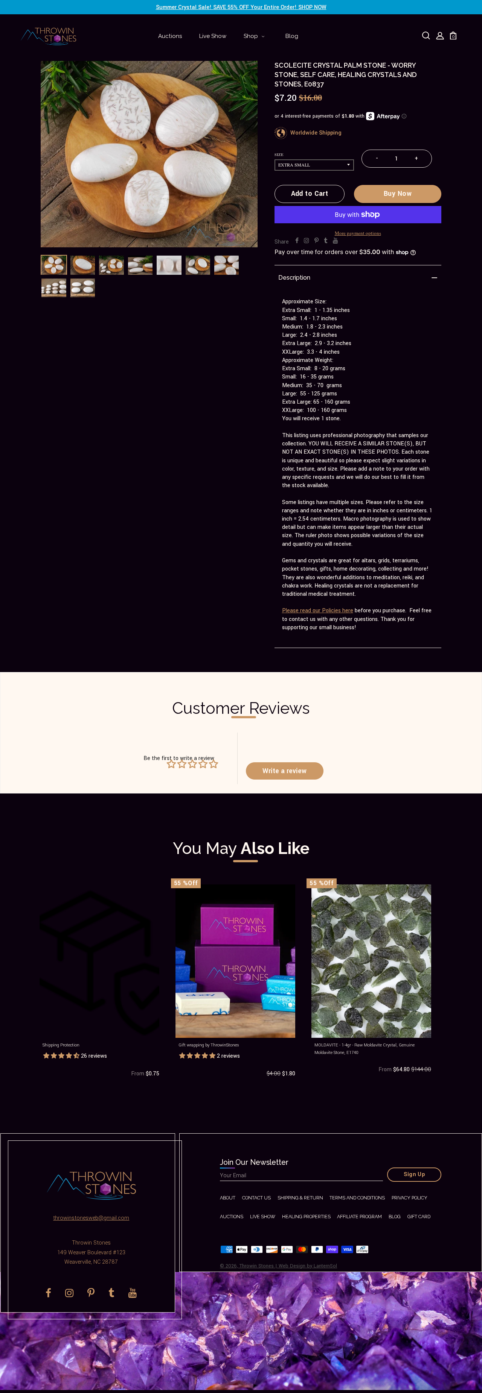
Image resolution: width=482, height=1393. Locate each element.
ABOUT (227, 1198)
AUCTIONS (231, 1216)
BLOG (395, 1216)
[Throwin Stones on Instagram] (306, 241)
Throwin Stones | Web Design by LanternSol (288, 1266)
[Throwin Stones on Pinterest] (316, 241)
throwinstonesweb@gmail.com (91, 1218)
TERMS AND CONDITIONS (357, 1198)
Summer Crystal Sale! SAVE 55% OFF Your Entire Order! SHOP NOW (241, 7)
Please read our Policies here (317, 611)
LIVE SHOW (262, 1216)
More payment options (358, 233)
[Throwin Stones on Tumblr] (326, 241)
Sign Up (415, 1174)
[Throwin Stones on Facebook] (297, 241)
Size (279, 154)
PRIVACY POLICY (409, 1198)
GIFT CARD (418, 1216)
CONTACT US (256, 1198)
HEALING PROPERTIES (306, 1216)
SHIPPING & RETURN (300, 1198)
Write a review (284, 771)
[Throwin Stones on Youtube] (335, 241)
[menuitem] (170, 36)
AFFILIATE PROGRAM (359, 1216)
